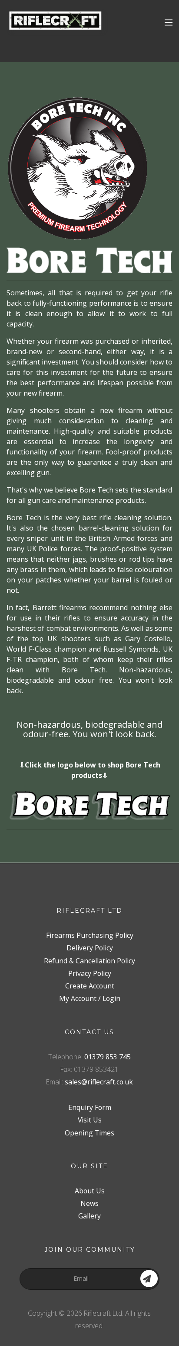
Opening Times (89, 1133)
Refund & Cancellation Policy (89, 961)
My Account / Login (89, 998)
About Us (90, 1191)
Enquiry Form (89, 1107)
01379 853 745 (107, 1056)
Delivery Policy (89, 948)
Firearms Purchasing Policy (89, 935)
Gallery (89, 1216)
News (89, 1203)
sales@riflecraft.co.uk (99, 1082)
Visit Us (90, 1120)
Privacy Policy (89, 973)
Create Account (89, 986)
